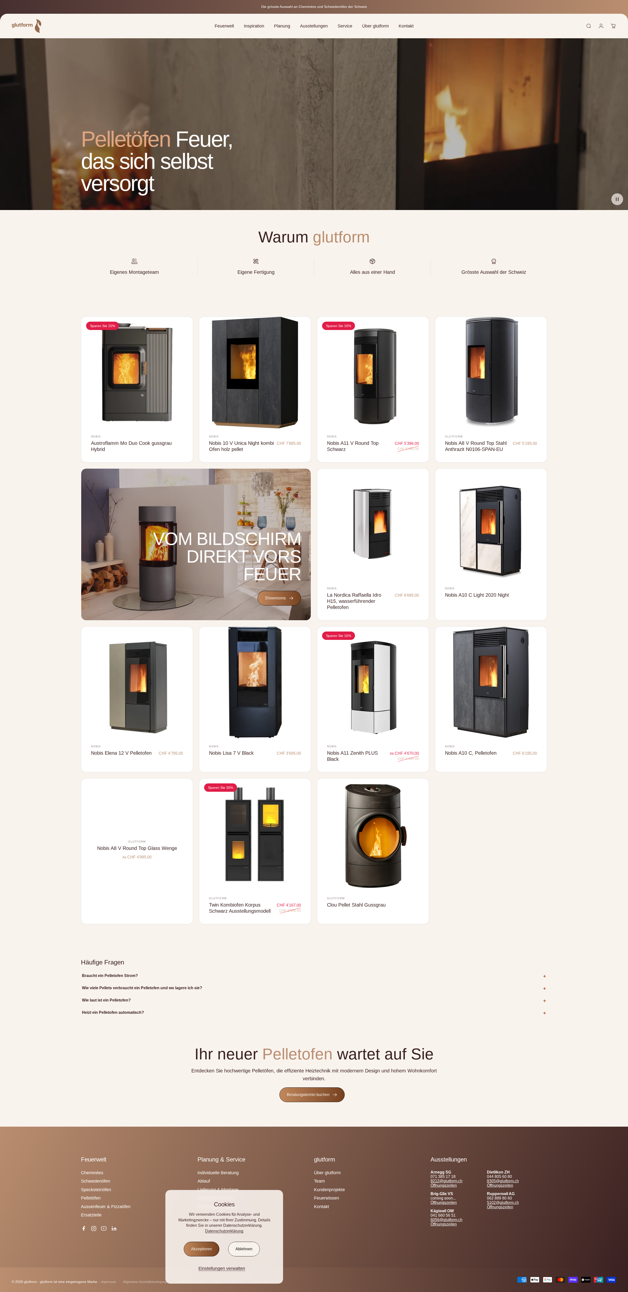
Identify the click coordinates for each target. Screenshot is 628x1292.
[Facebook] (83, 1228)
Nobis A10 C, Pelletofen (471, 753)
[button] (617, 199)
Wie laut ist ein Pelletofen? (106, 1000)
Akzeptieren (201, 1249)
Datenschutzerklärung (224, 1231)
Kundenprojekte (329, 1189)
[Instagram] (93, 1228)
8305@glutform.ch (503, 1181)
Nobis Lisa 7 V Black (231, 753)
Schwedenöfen (95, 1181)
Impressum (108, 1282)
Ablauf (203, 1181)
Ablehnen (244, 1249)
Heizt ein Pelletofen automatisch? (113, 1012)
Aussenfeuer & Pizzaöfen (106, 1206)
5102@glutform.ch (503, 1202)
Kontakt (321, 1206)
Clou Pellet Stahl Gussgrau (356, 905)
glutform (454, 436)
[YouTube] (103, 1228)
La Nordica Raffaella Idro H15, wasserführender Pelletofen (354, 601)
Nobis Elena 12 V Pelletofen (121, 753)
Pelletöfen (91, 1198)
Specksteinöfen (96, 1189)
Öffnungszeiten (444, 1185)
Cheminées (92, 1172)
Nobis (96, 436)
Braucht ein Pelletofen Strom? (110, 976)
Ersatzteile (91, 1215)
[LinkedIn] (114, 1228)
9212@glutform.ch (446, 1181)
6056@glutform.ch (446, 1220)
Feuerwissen (326, 1198)
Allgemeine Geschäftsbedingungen (146, 1282)
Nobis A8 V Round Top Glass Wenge (137, 848)
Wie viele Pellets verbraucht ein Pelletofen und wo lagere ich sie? (142, 988)
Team (319, 1181)
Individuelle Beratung (218, 1172)
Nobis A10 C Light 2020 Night (477, 595)
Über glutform (327, 1172)
